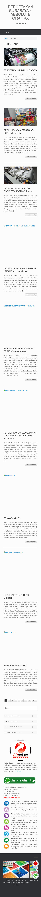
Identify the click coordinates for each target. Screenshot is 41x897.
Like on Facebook (12, 721)
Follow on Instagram (13, 732)
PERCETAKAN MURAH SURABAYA (20, 70)
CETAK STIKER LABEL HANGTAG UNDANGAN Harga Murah (20, 270)
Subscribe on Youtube (13, 727)
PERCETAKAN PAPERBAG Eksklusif (16, 596)
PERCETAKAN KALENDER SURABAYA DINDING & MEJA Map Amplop (15, 882)
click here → (18, 771)
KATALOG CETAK (12, 517)
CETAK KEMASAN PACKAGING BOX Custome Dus (19, 131)
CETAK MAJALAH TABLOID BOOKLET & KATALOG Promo (18, 190)
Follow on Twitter (12, 716)
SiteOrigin (23, 893)
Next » (34, 700)
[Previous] (35, 857)
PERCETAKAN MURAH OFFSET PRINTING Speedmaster (19, 350)
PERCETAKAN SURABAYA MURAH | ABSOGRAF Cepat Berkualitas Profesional (20, 435)
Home (6, 38)
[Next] (37, 857)
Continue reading (31, 98)
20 (29, 700)
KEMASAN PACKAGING (15, 665)
